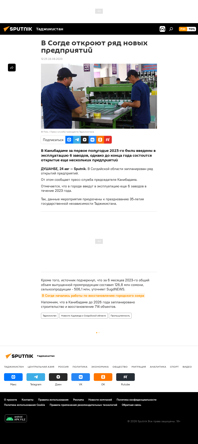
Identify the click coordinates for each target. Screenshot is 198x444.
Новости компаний (100, 399)
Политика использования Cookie (24, 405)
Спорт (174, 366)
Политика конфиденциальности (136, 399)
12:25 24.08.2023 (51, 59)
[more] (12, 67)
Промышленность (120, 315)
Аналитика (158, 366)
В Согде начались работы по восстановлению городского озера (93, 295)
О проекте (10, 399)
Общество (120, 366)
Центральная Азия (41, 366)
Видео (187, 366)
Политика (80, 366)
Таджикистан (49, 315)
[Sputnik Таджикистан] (19, 32)
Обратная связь (131, 405)
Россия (63, 366)
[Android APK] (16, 418)
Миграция (138, 366)
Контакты (27, 399)
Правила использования (53, 399)
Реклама (78, 399)
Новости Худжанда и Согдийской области (83, 315)
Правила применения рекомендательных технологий (83, 405)
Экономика (100, 366)
